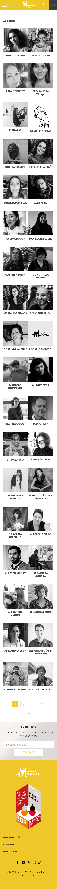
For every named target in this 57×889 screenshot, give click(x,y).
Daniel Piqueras (40, 131)
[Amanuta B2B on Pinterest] (29, 863)
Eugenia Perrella (15, 203)
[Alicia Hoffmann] (40, 674)
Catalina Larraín (41, 167)
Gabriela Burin (15, 274)
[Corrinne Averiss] (15, 333)
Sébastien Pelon (41, 313)
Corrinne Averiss (15, 349)
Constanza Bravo (41, 276)
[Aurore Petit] (40, 369)
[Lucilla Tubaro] (15, 151)
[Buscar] (46, 5)
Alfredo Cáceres (15, 689)
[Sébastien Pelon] (40, 297)
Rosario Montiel (40, 349)
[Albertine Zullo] (40, 519)
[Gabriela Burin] (15, 259)
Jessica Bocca (15, 238)
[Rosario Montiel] (40, 333)
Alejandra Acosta (40, 574)
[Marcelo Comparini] (15, 369)
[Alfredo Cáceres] (15, 674)
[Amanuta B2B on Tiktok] (39, 863)
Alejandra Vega (15, 650)
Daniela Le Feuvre (40, 238)
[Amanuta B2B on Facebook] (17, 863)
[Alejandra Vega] (15, 635)
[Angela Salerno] (15, 40)
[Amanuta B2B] (28, 5)
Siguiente (27, 713)
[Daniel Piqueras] (40, 115)
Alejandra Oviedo (15, 613)
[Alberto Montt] (15, 557)
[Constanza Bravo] (40, 259)
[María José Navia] (15, 297)
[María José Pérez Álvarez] (40, 480)
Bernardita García (15, 497)
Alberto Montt (15, 573)
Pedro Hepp (40, 424)
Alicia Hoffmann (40, 689)
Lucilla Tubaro (15, 167)
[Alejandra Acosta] (40, 557)
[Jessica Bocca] (15, 223)
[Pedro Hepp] (40, 408)
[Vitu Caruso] (15, 444)
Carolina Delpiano (15, 536)
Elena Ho (15, 130)
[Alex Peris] (40, 187)
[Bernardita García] (15, 480)
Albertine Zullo (40, 534)
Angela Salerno (15, 55)
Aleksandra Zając (40, 93)
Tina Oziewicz (15, 91)
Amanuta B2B (22, 872)
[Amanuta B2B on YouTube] (23, 863)
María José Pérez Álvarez (40, 497)
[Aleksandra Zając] (40, 75)
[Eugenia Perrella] (15, 187)
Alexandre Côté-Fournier (40, 652)
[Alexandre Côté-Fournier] (40, 635)
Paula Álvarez (41, 459)
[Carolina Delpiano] (15, 519)
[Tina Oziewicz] (15, 75)
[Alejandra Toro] (40, 596)
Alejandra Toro (40, 612)
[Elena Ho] (15, 114)
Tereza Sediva (41, 55)
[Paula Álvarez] (40, 444)
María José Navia (15, 313)
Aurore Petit (40, 385)
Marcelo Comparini (15, 386)
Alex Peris (40, 203)
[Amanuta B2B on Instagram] (34, 863)
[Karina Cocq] (15, 408)
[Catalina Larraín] (40, 151)
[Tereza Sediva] (40, 40)
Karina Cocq (15, 424)
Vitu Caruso (15, 459)
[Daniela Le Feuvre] (40, 223)
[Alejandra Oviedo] (15, 596)
